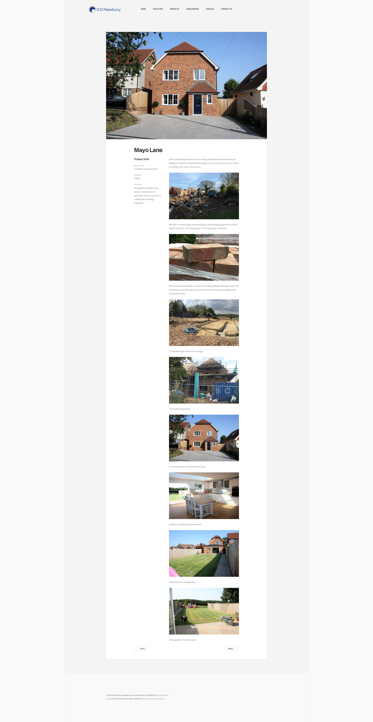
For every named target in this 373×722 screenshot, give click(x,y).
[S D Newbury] (105, 9)
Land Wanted (192, 9)
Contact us (226, 9)
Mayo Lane (148, 150)
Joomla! (109, 699)
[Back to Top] (362, 711)
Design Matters (162, 695)
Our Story (158, 9)
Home (143, 9)
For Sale (210, 9)
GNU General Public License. (153, 699)
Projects (174, 9)
